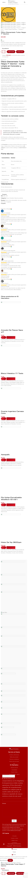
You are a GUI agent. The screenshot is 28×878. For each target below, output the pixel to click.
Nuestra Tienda (14, 772)
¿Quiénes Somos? (14, 767)
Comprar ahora (20, 873)
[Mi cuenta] (26, 2)
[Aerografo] (11, 438)
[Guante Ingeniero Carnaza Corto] (11, 397)
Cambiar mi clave (14, 838)
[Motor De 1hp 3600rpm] (11, 525)
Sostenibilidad (14, 769)
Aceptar (10, 860)
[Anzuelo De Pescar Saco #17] (11, 313)
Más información (4, 860)
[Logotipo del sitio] (14, 2)
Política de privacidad (14, 757)
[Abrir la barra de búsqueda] (24, 2)
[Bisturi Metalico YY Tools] (11, 357)
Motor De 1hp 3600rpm (11, 542)
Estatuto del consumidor (14, 761)
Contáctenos (14, 842)
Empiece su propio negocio (14, 774)
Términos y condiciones (14, 759)
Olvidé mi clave (15, 840)
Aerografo (5, 455)
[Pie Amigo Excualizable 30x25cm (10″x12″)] (11, 480)
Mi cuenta (14, 835)
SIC (14, 763)
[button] (10, 337)
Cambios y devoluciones (14, 754)
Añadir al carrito (11, 51)
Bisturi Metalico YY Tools (12, 373)
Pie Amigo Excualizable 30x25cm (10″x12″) (11, 498)
